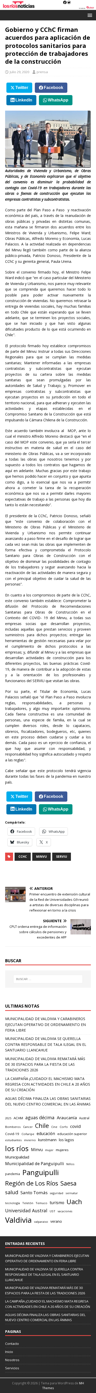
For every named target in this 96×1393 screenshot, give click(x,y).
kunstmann (47, 1139)
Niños (70, 1164)
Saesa (68, 1183)
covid (75, 1126)
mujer (49, 1150)
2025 (8, 1118)
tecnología (12, 1203)
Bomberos (13, 1127)
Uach (74, 1201)
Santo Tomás (34, 1192)
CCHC (22, 856)
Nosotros (12, 1360)
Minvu (41, 856)
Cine (54, 1127)
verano (56, 1221)
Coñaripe (28, 1134)
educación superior (72, 1134)
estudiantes (13, 1140)
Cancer (28, 1127)
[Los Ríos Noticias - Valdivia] (48, 7)
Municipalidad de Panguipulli (34, 1163)
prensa (42, 72)
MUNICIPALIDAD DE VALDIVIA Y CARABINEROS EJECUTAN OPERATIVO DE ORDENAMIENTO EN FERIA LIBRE (45, 1024)
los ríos (17, 1148)
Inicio (9, 1351)
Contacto (12, 1343)
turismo (57, 1202)
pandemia (12, 1174)
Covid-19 (12, 1133)
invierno (30, 1140)
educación (46, 1133)
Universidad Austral (26, 1210)
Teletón (27, 1203)
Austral (84, 1118)
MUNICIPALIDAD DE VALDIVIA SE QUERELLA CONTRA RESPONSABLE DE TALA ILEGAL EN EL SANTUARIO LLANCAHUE (45, 1044)
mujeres (62, 1150)
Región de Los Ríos (31, 1183)
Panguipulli (40, 1172)
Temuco (41, 1203)
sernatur (72, 1193)
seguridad (56, 1193)
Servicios (12, 1368)
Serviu (61, 856)
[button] (89, 15)
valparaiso (41, 1221)
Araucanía (67, 1118)
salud (11, 1192)
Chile (42, 1126)
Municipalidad (17, 1157)
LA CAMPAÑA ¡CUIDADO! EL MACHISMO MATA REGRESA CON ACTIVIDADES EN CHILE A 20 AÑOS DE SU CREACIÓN (47, 1084)
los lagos (66, 1139)
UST (52, 1211)
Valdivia (18, 1220)
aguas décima (40, 1117)
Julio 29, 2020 (19, 72)
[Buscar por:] (48, 979)
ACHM (18, 1118)
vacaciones (65, 1211)
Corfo (64, 1127)
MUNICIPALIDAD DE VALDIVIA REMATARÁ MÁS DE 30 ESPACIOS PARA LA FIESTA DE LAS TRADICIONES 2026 (45, 1064)
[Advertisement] (50, 873)
